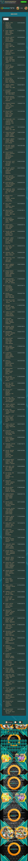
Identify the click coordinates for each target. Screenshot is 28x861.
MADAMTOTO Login (7, 840)
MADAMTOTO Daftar (16, 840)
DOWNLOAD (23, 2)
